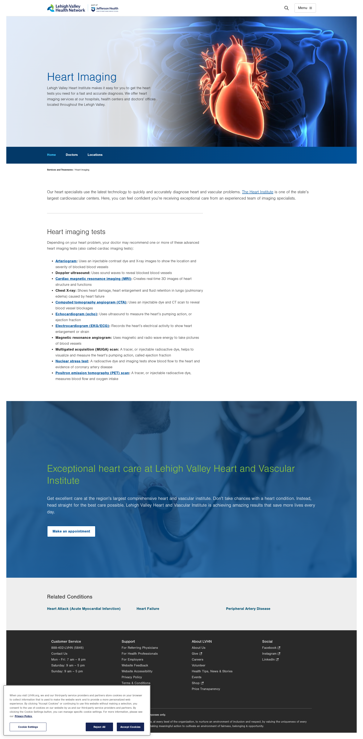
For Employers (132, 659)
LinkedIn (270, 660)
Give (197, 654)
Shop (197, 683)
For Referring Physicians (140, 648)
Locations (95, 155)
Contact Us (59, 654)
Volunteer (198, 665)
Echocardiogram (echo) (76, 314)
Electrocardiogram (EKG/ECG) (82, 326)
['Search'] (286, 8)
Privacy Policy (132, 677)
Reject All (99, 726)
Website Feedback (135, 665)
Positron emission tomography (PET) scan (92, 373)
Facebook (271, 648)
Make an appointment (71, 531)
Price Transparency (206, 689)
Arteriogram (66, 261)
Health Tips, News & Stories (212, 671)
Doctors (72, 155)
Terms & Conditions (136, 683)
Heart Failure (148, 609)
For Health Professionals (140, 654)
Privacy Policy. (23, 716)
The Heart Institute (257, 192)
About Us (198, 648)
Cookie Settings (28, 726)
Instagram (271, 654)
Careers (197, 659)
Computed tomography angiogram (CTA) (90, 302)
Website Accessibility (137, 671)
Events (196, 677)
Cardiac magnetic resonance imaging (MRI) (93, 279)
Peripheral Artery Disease (248, 609)
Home (51, 155)
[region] (76, 710)
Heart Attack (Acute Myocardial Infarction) (84, 609)
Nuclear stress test (71, 361)
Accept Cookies (130, 726)
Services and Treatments (60, 169)
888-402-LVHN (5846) (67, 648)
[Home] (82, 8)
